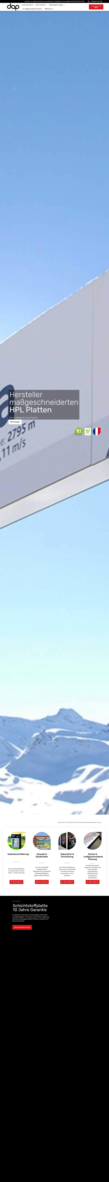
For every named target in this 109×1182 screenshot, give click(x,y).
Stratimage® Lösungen (56, 5)
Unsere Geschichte (27, 5)
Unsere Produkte (40, 5)
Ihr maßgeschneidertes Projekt (32, 9)
